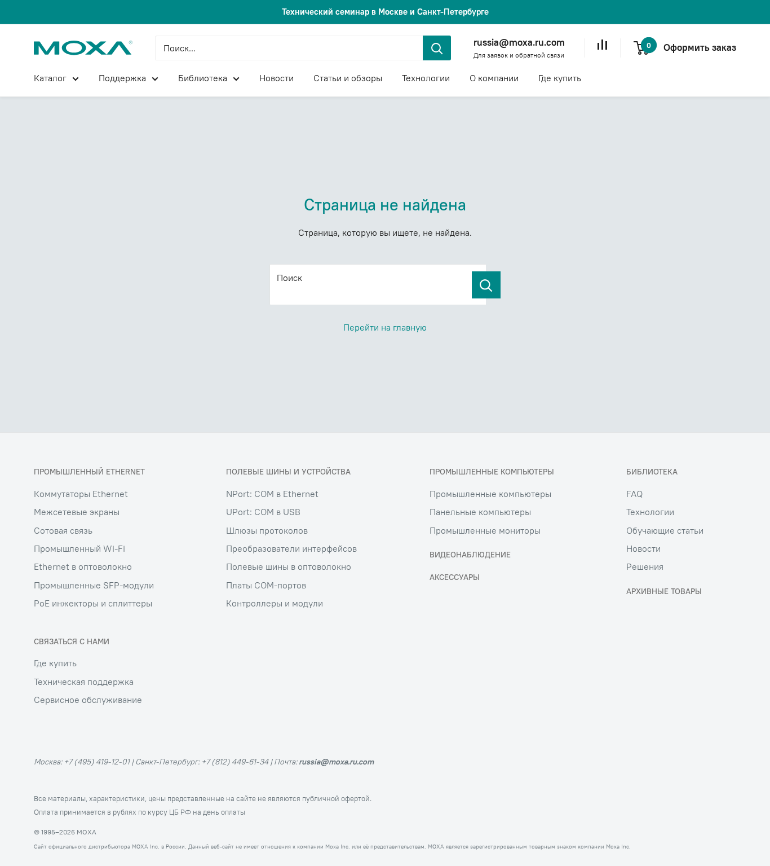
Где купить (559, 77)
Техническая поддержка (84, 681)
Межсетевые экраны (77, 511)
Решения (644, 566)
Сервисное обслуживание (88, 699)
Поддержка (122, 77)
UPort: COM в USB (263, 511)
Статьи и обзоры (347, 77)
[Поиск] (486, 284)
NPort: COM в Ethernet (272, 493)
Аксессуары (455, 577)
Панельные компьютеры (480, 511)
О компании (494, 77)
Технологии (426, 77)
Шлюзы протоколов (267, 530)
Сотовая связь (63, 530)
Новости (276, 77)
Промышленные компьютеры (490, 493)
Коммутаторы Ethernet (81, 493)
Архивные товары (664, 591)
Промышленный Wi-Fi (79, 548)
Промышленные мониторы (485, 530)
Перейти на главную (385, 327)
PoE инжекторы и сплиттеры (93, 603)
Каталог (50, 77)
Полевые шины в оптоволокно (288, 566)
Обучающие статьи (664, 530)
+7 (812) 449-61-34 (234, 762)
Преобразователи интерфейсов (291, 548)
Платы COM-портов (266, 585)
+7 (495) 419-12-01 (97, 762)
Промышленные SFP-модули (94, 585)
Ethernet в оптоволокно (83, 566)
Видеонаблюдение (470, 555)
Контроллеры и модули (274, 603)
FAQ (634, 493)
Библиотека (202, 77)
